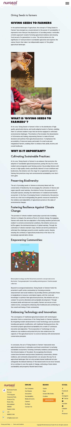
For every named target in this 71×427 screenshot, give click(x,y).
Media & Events (29, 399)
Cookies (45, 396)
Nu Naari (27, 404)
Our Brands (28, 391)
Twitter (65, 398)
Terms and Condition (18, 424)
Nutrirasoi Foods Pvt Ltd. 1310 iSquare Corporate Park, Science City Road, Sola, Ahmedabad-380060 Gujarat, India (12, 399)
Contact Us (28, 407)
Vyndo (45, 388)
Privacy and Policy (5, 424)
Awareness (49, 400)
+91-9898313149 (11, 413)
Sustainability (29, 396)
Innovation (28, 394)
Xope (44, 391)
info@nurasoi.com (12, 418)
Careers (27, 401)
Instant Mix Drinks (48, 394)
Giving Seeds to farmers (24, 15)
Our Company (29, 388)
